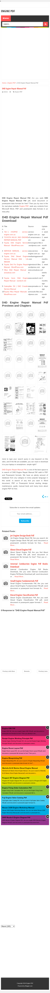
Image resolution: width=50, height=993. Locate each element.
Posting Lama (43, 671)
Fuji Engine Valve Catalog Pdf (14, 798)
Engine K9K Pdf (8, 728)
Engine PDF (8, 11)
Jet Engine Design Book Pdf (22, 535)
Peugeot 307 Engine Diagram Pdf (15, 778)
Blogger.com (28, 986)
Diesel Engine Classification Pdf (24, 594)
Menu (6, 18)
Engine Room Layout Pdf (12, 748)
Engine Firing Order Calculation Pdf (17, 788)
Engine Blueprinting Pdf (12, 758)
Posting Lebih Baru (9, 671)
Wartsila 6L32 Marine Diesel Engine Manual (20, 768)
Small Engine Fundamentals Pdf (24, 580)
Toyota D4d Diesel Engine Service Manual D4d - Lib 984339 (16, 259)
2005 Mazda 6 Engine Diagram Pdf (16, 817)
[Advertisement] (25, 54)
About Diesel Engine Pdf (20, 549)
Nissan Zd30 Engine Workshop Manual (18, 808)
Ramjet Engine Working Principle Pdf (17, 738)
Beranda (26, 671)
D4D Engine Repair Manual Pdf (14, 470)
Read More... (15, 559)
